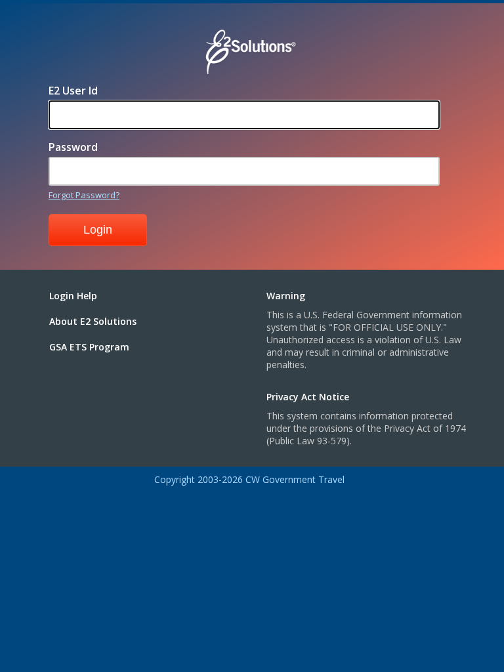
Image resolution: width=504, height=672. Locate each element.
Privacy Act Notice (307, 396)
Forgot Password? (84, 195)
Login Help (73, 295)
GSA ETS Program (89, 347)
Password (73, 147)
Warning (285, 295)
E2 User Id (73, 90)
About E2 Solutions (92, 321)
